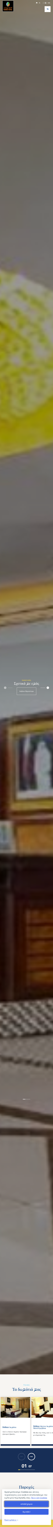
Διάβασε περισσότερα (26, 691)
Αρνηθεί (26, 1511)
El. (39, 3)
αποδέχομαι (26, 1504)
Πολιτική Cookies (39, 1497)
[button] (19, 1469)
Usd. (49, 3)
